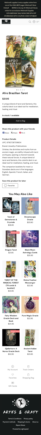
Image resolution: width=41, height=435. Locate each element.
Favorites (13, 378)
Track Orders (28, 369)
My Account (13, 369)
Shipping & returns (24, 422)
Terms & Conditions (14, 419)
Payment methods (9, 422)
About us (35, 422)
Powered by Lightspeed (20, 429)
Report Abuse (20, 425)
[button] (6, 21)
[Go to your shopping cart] (34, 22)
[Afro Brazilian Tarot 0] (20, 61)
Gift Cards (12, 386)
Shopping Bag (28, 378)
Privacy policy (28, 419)
